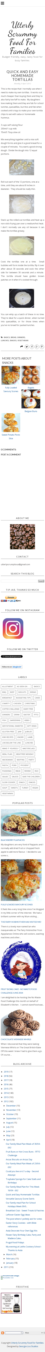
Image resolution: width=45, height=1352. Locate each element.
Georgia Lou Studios (28, 1346)
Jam (19, 731)
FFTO (36, 714)
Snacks (13, 340)
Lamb (30, 737)
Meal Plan (7, 754)
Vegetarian (23, 340)
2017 (6, 1080)
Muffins (20, 760)
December (11, 1105)
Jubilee (28, 731)
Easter (27, 714)
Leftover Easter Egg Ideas (18, 1214)
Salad (5, 776)
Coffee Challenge (10, 709)
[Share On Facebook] (32, 347)
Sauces (15, 776)
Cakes (37, 698)
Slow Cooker (8, 782)
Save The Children (31, 776)
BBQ (4, 692)
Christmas (30, 703)
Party (31, 760)
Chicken (17, 703)
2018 (6, 1076)
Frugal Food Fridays (15, 1242)
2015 (6, 1088)
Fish (4, 720)
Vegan (35, 788)
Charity (6, 703)
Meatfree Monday (25, 754)
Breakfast (7, 698)
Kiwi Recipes (7, 737)
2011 (6, 1267)
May (8, 1135)
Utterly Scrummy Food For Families (22, 37)
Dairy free (28, 709)
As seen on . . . (23, 686)
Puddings (7, 771)
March (9, 1254)
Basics (7, 337)
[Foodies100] (7, 1277)
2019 (6, 1071)
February (10, 1258)
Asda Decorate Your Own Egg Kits (21, 1230)
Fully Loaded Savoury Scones (11, 389)
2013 (6, 1097)
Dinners (21, 337)
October (10, 1114)
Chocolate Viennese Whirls (16, 1039)
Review (27, 771)
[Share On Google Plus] (37, 347)
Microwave (7, 760)
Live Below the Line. (11, 743)
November (11, 1110)
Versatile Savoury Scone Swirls (20, 1198)
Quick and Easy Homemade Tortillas (23, 1194)
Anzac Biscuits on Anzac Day (19, 1159)
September (11, 1118)
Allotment (7, 686)
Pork (14, 765)
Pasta (5, 765)
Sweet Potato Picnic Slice (11, 436)
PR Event (24, 765)
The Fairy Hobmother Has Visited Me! (21, 922)
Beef (12, 692)
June (8, 1131)
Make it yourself (10, 748)
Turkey (25, 788)
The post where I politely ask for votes (24, 1218)
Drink (17, 714)
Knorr (20, 737)
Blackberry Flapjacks (13, 840)
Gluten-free (8, 731)
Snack (22, 782)
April (8, 1139)
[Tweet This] (27, 347)
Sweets (14, 788)
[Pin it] (42, 347)
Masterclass (28, 748)
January (10, 1262)
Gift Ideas (31, 726)
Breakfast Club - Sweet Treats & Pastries (25, 1210)
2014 (6, 1093)
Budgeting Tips (23, 698)
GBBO (27, 720)
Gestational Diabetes (12, 726)
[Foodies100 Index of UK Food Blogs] (11, 1275)
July (8, 1127)
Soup (4, 788)
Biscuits (22, 692)
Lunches (5, 340)
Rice (36, 771)
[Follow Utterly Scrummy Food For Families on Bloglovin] (11, 668)
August (10, 1122)
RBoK (18, 771)
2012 (6, 1101)
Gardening (15, 720)
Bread (13, 337)
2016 (6, 1084)
